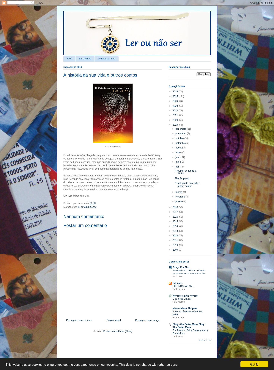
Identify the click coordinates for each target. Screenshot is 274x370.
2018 (176, 207)
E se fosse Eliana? (182, 299)
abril (178, 166)
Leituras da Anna (106, 58)
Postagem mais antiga (147, 320)
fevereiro (181, 196)
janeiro (179, 201)
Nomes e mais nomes (185, 295)
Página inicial (113, 320)
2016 (176, 216)
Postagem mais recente (79, 320)
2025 (176, 96)
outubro (180, 138)
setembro (181, 143)
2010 (176, 245)
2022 (176, 110)
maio (179, 161)
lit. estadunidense (87, 206)
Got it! (254, 364)
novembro (181, 133)
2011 (176, 240)
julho (178, 152)
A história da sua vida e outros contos (100, 75)
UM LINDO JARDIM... (183, 286)
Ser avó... (178, 283)
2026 (176, 91)
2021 (176, 115)
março (179, 192)
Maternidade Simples (185, 308)
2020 (176, 120)
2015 (176, 221)
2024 (176, 101)
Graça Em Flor (181, 267)
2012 (176, 235)
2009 (176, 249)
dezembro (181, 128)
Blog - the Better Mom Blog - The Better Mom (189, 326)
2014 (176, 226)
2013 (176, 231)
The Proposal (182, 178)
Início (69, 58)
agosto (180, 147)
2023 (176, 106)
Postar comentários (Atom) (117, 331)
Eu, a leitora (85, 58)
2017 (176, 212)
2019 (176, 124)
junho (179, 157)
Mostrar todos (205, 340)
